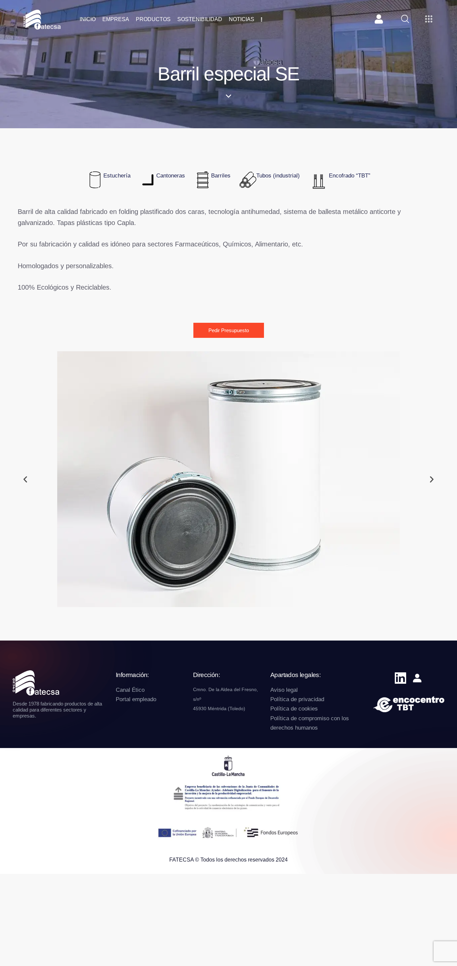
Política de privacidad (297, 699)
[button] (25, 479)
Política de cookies (294, 708)
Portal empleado (136, 699)
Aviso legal (284, 690)
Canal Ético (130, 690)
